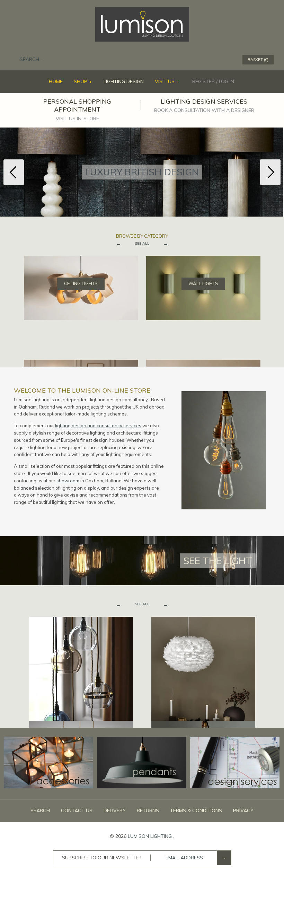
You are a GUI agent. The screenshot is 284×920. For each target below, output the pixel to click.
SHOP (83, 81)
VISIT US (167, 81)
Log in (226, 81)
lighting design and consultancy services (98, 425)
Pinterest (218, 60)
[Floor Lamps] (81, 363)
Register (203, 81)
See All (142, 243)
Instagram (227, 60)
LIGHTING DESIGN (124, 81)
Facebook (200, 60)
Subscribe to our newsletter (102, 858)
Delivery (115, 810)
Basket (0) (258, 59)
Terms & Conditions (196, 810)
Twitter (209, 60)
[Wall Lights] (203, 259)
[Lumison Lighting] (142, 10)
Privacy (243, 810)
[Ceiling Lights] (81, 259)
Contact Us (76, 810)
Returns (148, 810)
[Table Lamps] (203, 363)
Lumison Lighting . (151, 836)
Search (40, 810)
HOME (56, 81)
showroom (67, 480)
